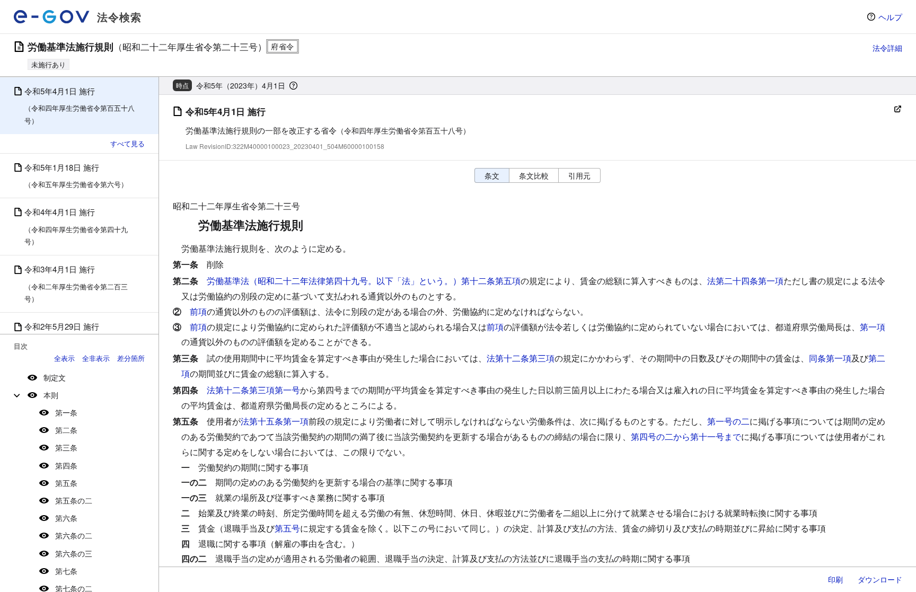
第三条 (66, 447)
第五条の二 (73, 500)
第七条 (66, 571)
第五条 (66, 483)
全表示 (64, 358)
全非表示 (96, 358)
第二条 (66, 430)
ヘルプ (890, 16)
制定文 (54, 377)
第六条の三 (73, 553)
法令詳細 (887, 47)
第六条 (66, 518)
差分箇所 (131, 358)
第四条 (66, 465)
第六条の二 (73, 535)
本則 (50, 395)
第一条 (66, 412)
